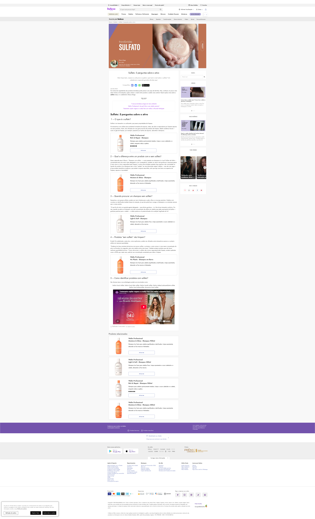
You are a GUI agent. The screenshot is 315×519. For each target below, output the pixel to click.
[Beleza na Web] (111, 9)
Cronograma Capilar (132, 472)
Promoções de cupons (112, 481)
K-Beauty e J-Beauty (145, 469)
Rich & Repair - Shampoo (139, 136)
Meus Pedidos (194, 5)
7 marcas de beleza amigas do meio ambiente (144, 104)
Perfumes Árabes (145, 468)
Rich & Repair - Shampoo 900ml (140, 382)
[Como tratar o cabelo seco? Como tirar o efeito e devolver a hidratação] (193, 92)
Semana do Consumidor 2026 (148, 465)
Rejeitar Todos (35, 513)
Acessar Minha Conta (199, 9)
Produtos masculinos (148, 430)
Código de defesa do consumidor (115, 473)
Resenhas (158, 19)
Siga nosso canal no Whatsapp (200, 469)
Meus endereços (185, 466)
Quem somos (110, 480)
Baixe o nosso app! (147, 5)
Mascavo (161, 466)
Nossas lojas (110, 478)
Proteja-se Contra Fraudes (113, 469)
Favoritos (204, 5)
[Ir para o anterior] (204, 14)
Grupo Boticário (125, 5)
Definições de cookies (11, 513)
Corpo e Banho (131, 470)
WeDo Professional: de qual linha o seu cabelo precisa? (143, 106)
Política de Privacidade (113, 468)
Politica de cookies (22, 509)
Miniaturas (184, 14)
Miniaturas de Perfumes (164, 469)
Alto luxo (194, 468)
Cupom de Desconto (146, 470)
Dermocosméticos (131, 473)
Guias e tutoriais (178, 19)
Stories (192, 19)
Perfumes (129, 466)
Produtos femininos (134, 430)
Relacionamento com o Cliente (114, 465)
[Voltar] (181, 167)
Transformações (167, 19)
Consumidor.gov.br (112, 472)
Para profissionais (201, 19)
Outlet (108, 477)
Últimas (151, 19)
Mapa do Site (110, 476)
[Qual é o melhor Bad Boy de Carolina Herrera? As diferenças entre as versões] (193, 125)
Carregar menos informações (158, 458)
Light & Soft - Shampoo (138, 217)
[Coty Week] (113, 14)
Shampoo (161, 465)
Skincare (163, 14)
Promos (124, 14)
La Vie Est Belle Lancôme (165, 468)
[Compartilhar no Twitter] (136, 85)
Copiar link (146, 85)
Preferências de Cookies (113, 470)
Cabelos (130, 14)
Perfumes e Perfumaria (142, 14)
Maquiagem (154, 14)
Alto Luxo (143, 466)
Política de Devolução (112, 466)
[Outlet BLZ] (195, 14)
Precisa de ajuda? (159, 5)
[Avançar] (204, 167)
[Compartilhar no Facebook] (132, 85)
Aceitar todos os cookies (49, 513)
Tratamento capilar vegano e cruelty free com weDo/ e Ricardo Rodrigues (143, 108)
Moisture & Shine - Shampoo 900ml (141, 339)
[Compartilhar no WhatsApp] (139, 85)
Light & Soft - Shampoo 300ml (139, 360)
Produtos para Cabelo (132, 465)
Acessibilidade (114, 5)
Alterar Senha (184, 468)
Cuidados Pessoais (173, 14)
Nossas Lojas (137, 5)
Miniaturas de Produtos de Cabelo (167, 470)
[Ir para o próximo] (206, 14)
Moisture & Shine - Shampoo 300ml (141, 403)
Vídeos (186, 19)
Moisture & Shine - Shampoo (140, 176)
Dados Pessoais (185, 465)
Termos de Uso (111, 474)
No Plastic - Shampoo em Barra (141, 258)
